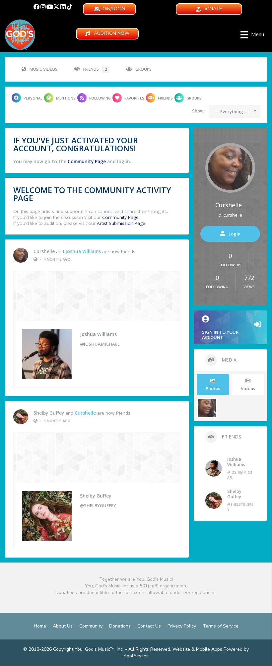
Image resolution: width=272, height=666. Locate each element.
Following (100, 98)
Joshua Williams (83, 251)
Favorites (134, 98)
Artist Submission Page (121, 223)
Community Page (87, 162)
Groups (143, 69)
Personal (33, 98)
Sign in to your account (220, 334)
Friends (95, 69)
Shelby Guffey (49, 413)
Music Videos (43, 69)
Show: (198, 110)
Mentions (66, 98)
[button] (36, 6)
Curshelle (44, 251)
